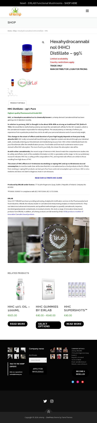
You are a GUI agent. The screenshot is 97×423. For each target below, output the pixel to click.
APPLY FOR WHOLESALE (38, 370)
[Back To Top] (48, 412)
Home (10, 31)
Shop (15, 31)
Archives (33, 355)
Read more (17, 323)
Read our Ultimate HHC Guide (48, 178)
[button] (43, 42)
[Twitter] (45, 401)
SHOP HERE (70, 3)
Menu (87, 11)
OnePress (50, 417)
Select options (44, 325)
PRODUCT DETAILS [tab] (17, 103)
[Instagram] (52, 401)
